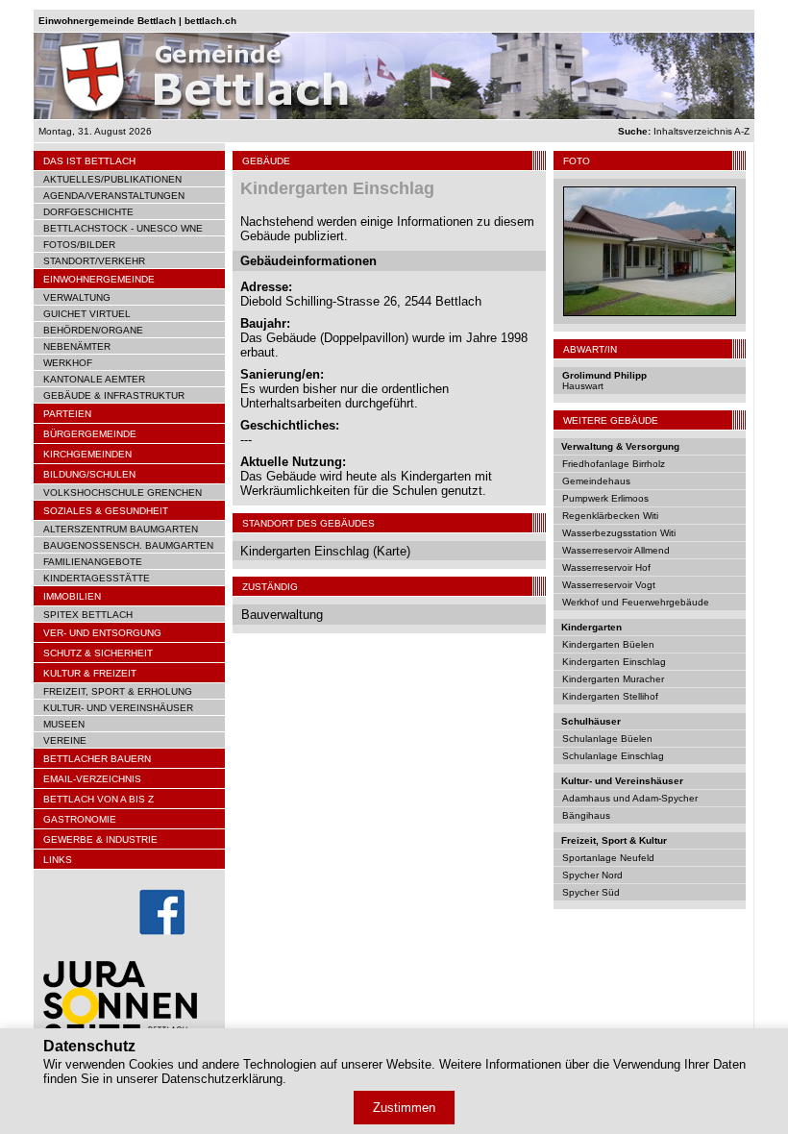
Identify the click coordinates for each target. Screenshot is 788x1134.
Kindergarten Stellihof (610, 696)
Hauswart (582, 386)
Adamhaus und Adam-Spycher (630, 798)
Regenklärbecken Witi (610, 515)
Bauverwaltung (282, 614)
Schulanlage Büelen (607, 738)
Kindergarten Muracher (613, 679)
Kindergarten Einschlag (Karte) (325, 551)
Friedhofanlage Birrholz (613, 463)
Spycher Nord (592, 875)
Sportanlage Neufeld (608, 857)
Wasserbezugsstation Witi (619, 533)
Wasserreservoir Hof (606, 567)
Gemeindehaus (596, 481)
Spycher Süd (591, 892)
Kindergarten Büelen (608, 644)
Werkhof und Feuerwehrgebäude (635, 602)
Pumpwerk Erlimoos (605, 498)
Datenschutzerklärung (222, 1079)
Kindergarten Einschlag (614, 661)
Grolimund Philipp (604, 375)
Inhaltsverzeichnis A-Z (684, 131)
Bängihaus (586, 815)
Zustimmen (404, 1107)
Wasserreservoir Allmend (616, 550)
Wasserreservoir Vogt (608, 584)
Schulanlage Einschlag (613, 756)
